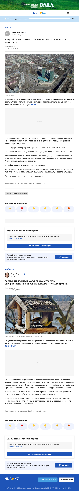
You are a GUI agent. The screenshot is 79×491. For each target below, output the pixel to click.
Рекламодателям (67, 479)
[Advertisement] (39, 121)
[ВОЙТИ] (73, 13)
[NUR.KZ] (39, 12)
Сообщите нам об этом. (37, 183)
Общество (8, 27)
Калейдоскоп (9, 269)
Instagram (65, 257)
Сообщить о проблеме (48, 479)
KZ (68, 13)
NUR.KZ (34, 104)
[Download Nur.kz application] (39, 5)
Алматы (8, 193)
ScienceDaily (10, 346)
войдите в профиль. (15, 238)
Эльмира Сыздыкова (20, 193)
